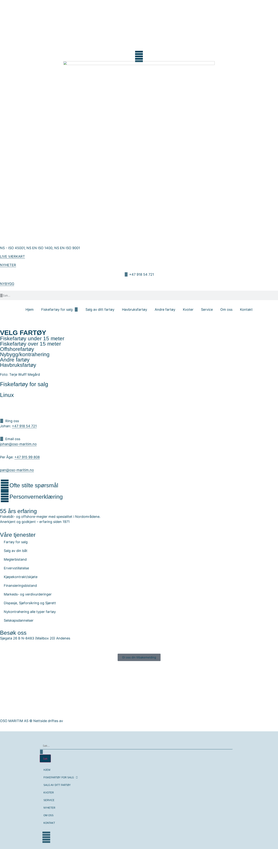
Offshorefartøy (17, 349)
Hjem (30, 309)
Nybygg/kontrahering (25, 354)
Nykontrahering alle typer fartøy (30, 612)
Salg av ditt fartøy (99, 309)
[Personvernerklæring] (4, 496)
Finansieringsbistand (20, 586)
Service (207, 309)
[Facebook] (46, 837)
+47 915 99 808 (27, 457)
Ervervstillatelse (16, 568)
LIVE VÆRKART (12, 256)
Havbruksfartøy (134, 309)
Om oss (226, 309)
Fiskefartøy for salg (57, 309)
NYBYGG (7, 284)
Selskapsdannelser (18, 620)
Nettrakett (72, 721)
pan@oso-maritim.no (17, 470)
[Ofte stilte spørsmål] (4, 485)
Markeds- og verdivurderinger (28, 594)
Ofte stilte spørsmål (33, 485)
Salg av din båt (15, 551)
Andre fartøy (165, 309)
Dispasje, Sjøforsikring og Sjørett (30, 603)
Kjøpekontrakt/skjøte (20, 577)
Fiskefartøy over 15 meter (30, 344)
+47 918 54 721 (24, 426)
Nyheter (49, 807)
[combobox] (136, 745)
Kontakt (246, 309)
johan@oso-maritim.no (18, 444)
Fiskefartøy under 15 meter (32, 338)
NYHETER (8, 265)
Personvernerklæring (36, 497)
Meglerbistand (15, 559)
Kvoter (188, 309)
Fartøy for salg (16, 542)
